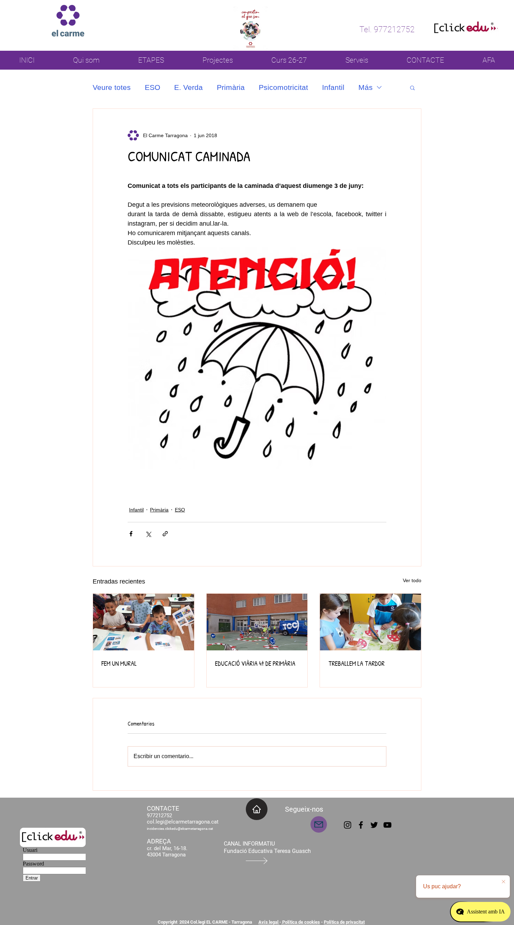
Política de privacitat (344, 922)
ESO (152, 87)
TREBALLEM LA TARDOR (356, 663)
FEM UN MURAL (119, 663)
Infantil (333, 87)
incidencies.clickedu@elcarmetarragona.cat (180, 829)
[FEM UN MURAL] (143, 622)
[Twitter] (374, 825)
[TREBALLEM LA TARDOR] (370, 622)
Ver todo (412, 580)
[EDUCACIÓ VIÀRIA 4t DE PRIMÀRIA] (257, 622)
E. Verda (188, 87)
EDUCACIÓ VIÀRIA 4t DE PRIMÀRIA (255, 663)
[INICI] (256, 809)
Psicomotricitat (283, 87)
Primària (231, 87)
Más (365, 87)
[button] (412, 87)
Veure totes (112, 87)
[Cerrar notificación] (503, 882)
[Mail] (318, 824)
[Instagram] (347, 825)
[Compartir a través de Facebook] (131, 533)
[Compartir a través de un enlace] (165, 533)
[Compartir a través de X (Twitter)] (148, 533)
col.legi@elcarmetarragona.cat (183, 822)
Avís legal (268, 922)
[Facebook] (361, 825)
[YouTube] (387, 825)
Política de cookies (300, 922)
